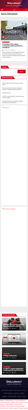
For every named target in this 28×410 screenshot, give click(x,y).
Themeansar (24, 390)
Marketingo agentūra (9, 400)
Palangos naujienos (23, 408)
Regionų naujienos (13, 408)
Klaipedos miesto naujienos (17, 402)
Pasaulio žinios (6, 353)
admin (14, 50)
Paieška (4, 67)
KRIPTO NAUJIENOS (12, 396)
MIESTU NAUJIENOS (8, 393)
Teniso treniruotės (10, 406)
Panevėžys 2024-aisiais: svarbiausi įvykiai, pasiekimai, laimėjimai (12, 45)
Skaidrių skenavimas (5, 402)
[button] (26, 9)
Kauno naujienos (4, 408)
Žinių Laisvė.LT (14, 3)
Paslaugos (24, 396)
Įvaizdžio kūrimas (18, 404)
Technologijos (4, 396)
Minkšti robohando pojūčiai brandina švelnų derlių (13, 325)
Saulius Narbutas (9, 404)
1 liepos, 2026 (7, 372)
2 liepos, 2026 (7, 328)
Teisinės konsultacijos (20, 400)
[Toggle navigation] (14, 10)
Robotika (5, 322)
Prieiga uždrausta (6, 92)
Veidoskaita (2, 406)
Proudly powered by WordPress (7, 390)
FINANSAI (5, 337)
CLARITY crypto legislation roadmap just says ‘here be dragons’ (13, 370)
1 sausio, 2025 (7, 50)
